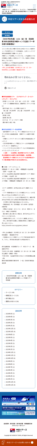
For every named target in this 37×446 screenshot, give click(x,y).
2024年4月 (9, 370)
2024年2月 (9, 376)
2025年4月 (9, 340)
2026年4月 (9, 317)
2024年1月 (9, 379)
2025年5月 (9, 337)
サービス (7, 32)
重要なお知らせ (11, 301)
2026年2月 (9, 323)
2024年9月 (9, 361)
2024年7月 (9, 367)
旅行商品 (7, 35)
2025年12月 (9, 328)
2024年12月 (9, 352)
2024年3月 (9, 373)
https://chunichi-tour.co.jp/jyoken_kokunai (15, 225)
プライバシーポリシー (18, 425)
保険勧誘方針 (28, 424)
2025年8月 (9, 334)
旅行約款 (12, 424)
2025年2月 (9, 346)
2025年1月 (9, 349)
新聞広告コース (11, 295)
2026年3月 (9, 320)
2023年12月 (9, 382)
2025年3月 (9, 343)
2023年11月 (9, 385)
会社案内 (6, 424)
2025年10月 (9, 331)
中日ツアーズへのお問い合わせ (18, 442)
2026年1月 (9, 326)
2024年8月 (9, 364)
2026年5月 (9, 314)
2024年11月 (9, 355)
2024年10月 (9, 358)
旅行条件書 (20, 424)
